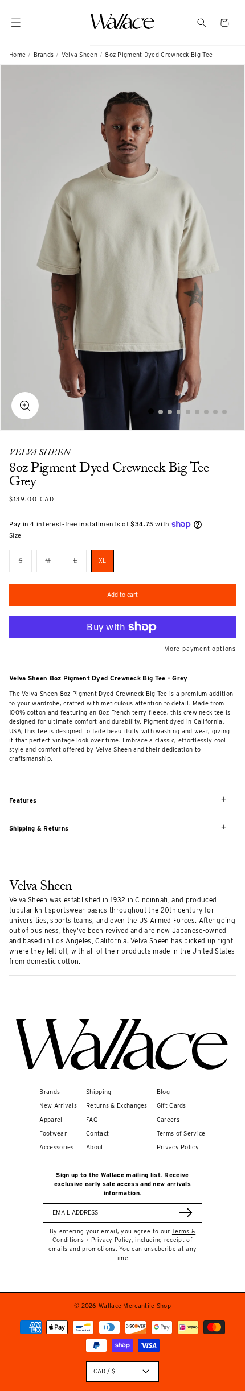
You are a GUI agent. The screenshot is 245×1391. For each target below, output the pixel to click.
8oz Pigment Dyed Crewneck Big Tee (159, 55)
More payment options (200, 649)
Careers (168, 1120)
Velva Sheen (79, 55)
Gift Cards (171, 1105)
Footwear (52, 1133)
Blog (163, 1092)
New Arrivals (58, 1105)
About (95, 1147)
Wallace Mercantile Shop (135, 1306)
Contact (97, 1133)
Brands (44, 55)
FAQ (92, 1120)
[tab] (151, 411)
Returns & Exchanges (117, 1105)
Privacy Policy (178, 1147)
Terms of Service (181, 1133)
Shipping (98, 1092)
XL (103, 560)
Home (17, 55)
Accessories (56, 1147)
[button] (201, 22)
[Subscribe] (186, 1212)
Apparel (50, 1120)
